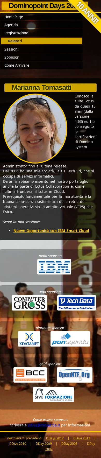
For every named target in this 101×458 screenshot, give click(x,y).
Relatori (15, 40)
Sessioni (11, 49)
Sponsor (11, 57)
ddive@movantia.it (44, 424)
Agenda (11, 24)
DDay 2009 (44, 443)
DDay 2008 (69, 443)
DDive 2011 (81, 438)
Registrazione (16, 32)
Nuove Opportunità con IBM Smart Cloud (51, 230)
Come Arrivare (16, 65)
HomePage (13, 16)
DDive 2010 (17, 443)
